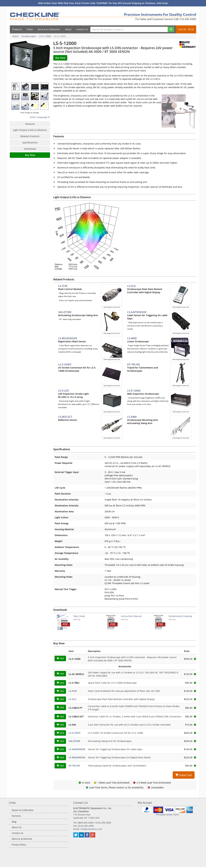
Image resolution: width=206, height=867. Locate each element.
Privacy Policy (19, 844)
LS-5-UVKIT (64, 364)
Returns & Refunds (22, 838)
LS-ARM (132, 417)
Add (61, 658)
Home (30, 29)
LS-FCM (62, 286)
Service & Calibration (49, 29)
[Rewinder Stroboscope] (35, 96)
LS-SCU (131, 286)
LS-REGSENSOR (67, 338)
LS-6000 (132, 338)
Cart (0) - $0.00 (186, 29)
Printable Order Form (167, 814)
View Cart (185, 775)
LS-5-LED (63, 390)
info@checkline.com (91, 829)
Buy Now (30, 155)
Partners (16, 815)
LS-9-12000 (133, 390)
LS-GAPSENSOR (136, 312)
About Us (17, 827)
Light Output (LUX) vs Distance (30, 129)
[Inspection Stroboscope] (30, 61)
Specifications (30, 142)
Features (30, 123)
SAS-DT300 (64, 312)
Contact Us (82, 29)
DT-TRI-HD (133, 364)
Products (17, 29)
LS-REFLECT (65, 417)
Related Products (29, 136)
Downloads (30, 148)
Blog (14, 821)
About (68, 29)
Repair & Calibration (23, 810)
